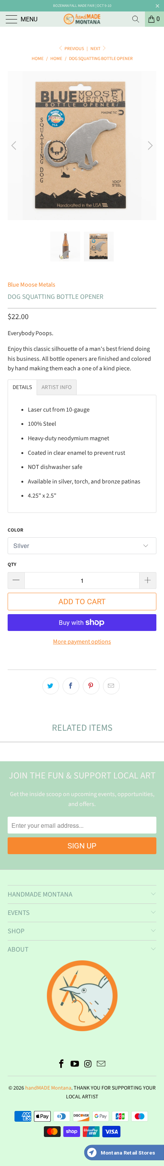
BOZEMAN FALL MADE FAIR (74, 5)
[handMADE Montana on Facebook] (62, 1065)
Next (95, 48)
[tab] (22, 387)
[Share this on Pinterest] (91, 686)
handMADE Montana (48, 1088)
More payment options (82, 641)
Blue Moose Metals (31, 285)
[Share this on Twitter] (50, 686)
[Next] (149, 145)
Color (15, 530)
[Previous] (15, 145)
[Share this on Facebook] (71, 686)
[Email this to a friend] (111, 686)
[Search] (136, 19)
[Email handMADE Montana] (101, 1065)
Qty (12, 564)
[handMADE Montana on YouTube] (75, 1065)
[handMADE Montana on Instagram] (88, 1065)
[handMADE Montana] (82, 19)
